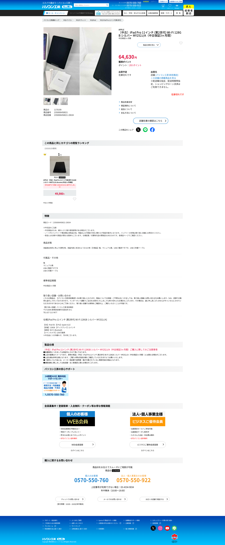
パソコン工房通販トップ (51, 20)
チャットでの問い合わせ (70, 499)
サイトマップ (76, 526)
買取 (179, 13)
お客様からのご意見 (176, 1)
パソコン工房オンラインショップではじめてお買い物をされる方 (110, 13)
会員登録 (146, 1)
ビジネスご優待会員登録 (147, 444)
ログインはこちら (77, 450)
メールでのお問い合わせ (112, 499)
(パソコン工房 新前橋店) (166, 75)
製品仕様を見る (149, 45)
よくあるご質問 (76, 520)
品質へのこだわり (77, 523)
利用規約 (101, 529)
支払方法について (128, 112)
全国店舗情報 (153, 13)
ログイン (154, 1)
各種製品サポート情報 (133, 520)
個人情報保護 (130, 529)
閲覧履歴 (177, 8)
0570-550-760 (91, 480)
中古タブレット (81, 20)
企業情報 (128, 523)
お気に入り (170, 8)
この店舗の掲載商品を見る (163, 78)
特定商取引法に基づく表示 (53, 529)
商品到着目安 (126, 102)
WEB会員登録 (77, 444)
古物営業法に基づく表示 (79, 529)
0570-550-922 (133, 480)
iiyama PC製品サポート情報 (107, 520)
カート (163, 8)
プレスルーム (49, 526)
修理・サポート (166, 13)
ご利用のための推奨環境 (52, 523)
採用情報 (155, 523)
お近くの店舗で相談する (155, 499)
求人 (189, 10)
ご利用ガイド (163, 1)
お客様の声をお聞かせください (108, 523)
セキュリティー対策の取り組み (162, 520)
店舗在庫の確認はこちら (150, 120)
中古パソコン (67, 20)
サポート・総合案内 (51, 520)
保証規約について (128, 105)
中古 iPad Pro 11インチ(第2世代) (110, 20)
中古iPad (93, 20)
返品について (126, 109)
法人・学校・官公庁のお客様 (134, 13)
